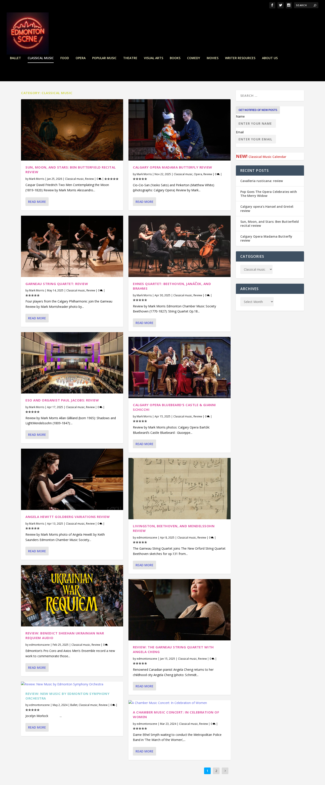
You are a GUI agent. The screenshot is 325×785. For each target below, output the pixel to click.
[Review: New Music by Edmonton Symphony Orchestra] (72, 684)
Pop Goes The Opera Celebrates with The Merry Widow (268, 194)
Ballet (15, 58)
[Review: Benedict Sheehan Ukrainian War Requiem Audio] (72, 595)
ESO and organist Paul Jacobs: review (62, 400)
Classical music (41, 58)
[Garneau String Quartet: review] (72, 246)
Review (89, 179)
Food (64, 58)
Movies (212, 58)
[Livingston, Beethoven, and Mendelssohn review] (179, 488)
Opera (81, 58)
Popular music (104, 58)
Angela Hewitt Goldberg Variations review (67, 516)
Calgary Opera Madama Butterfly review (172, 167)
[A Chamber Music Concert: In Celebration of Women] (179, 703)
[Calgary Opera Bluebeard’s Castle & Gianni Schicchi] (179, 367)
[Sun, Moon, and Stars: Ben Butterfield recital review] (72, 130)
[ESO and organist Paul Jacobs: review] (72, 362)
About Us (270, 58)
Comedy (193, 58)
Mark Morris (36, 179)
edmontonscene (39, 645)
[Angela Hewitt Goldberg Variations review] (72, 479)
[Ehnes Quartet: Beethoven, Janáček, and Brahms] (179, 246)
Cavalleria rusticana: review (261, 181)
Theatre (130, 58)
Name (240, 116)
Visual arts (153, 58)
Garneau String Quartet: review (56, 283)
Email (240, 132)
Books (175, 58)
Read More (37, 202)
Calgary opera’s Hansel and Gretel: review (267, 208)
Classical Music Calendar (267, 157)
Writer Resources (240, 58)
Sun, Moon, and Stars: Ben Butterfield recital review (269, 223)
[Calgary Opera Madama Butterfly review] (179, 130)
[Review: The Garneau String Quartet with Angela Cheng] (179, 609)
